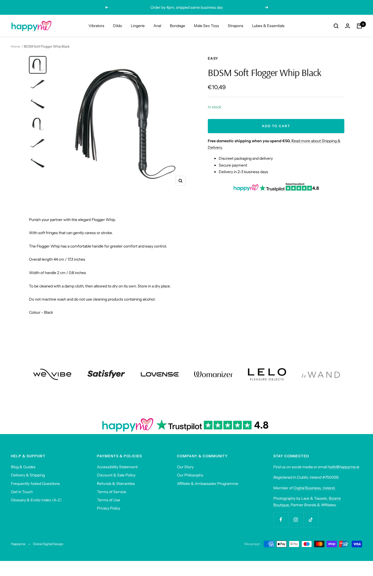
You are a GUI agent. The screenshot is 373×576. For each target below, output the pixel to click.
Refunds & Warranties (116, 483)
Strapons (235, 25)
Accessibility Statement (117, 466)
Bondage (177, 25)
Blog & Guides (23, 466)
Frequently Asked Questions (35, 483)
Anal (157, 25)
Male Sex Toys (206, 25)
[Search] (336, 26)
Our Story (185, 466)
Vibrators (96, 25)
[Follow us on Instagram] (295, 519)
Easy (213, 58)
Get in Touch (22, 491)
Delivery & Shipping (28, 475)
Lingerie (138, 25)
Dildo (117, 25)
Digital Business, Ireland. (315, 487)
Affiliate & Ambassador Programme (207, 483)
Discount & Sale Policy (116, 475)
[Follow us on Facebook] (280, 519)
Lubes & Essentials (268, 25)
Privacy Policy (108, 508)
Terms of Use (108, 500)
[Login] (347, 26)
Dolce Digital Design (48, 544)
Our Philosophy (190, 475)
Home (15, 46)
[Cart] (359, 26)
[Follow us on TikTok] (310, 519)
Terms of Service (111, 491)
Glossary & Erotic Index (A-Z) (36, 500)
